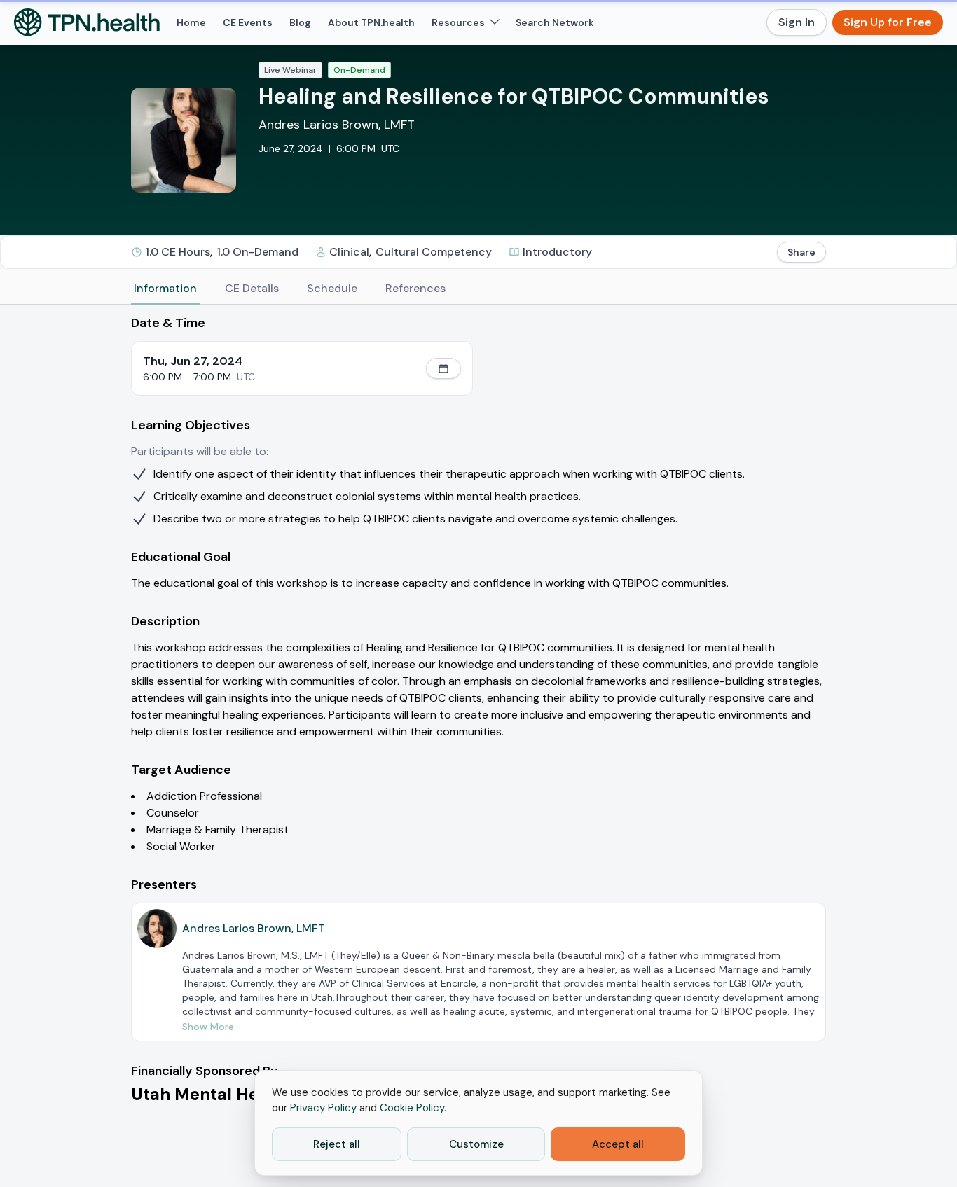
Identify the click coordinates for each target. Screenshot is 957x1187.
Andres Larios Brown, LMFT (337, 124)
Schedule (332, 288)
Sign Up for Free (888, 22)
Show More (208, 1026)
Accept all (618, 1144)
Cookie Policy (412, 1108)
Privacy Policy (323, 1108)
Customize (476, 1144)
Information (165, 288)
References (415, 288)
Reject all (336, 1144)
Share (801, 252)
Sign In (796, 22)
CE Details (252, 288)
